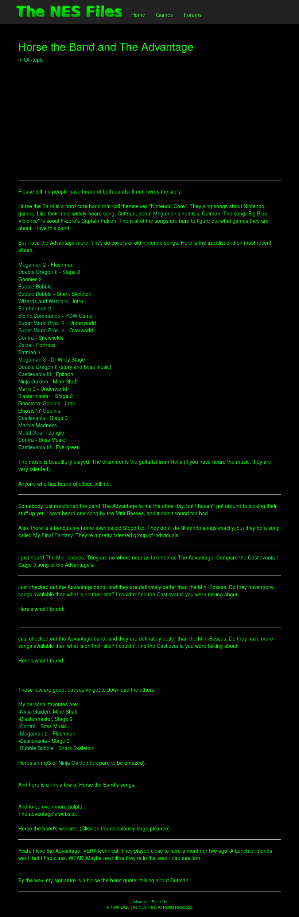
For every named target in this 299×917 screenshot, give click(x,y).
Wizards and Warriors (43, 301)
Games (164, 14)
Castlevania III (34, 374)
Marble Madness (37, 425)
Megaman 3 (32, 359)
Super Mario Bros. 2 (41, 322)
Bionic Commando (39, 315)
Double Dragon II (38, 271)
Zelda (24, 344)
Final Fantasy (57, 535)
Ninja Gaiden (33, 381)
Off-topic (33, 59)
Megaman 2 (32, 264)
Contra (26, 337)
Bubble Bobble (35, 286)
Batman (27, 352)
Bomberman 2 (34, 308)
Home (138, 14)
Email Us (159, 901)
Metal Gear (31, 432)
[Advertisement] (149, 121)
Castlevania (31, 417)
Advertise (140, 901)
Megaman (164, 213)
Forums (193, 14)
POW (71, 315)
